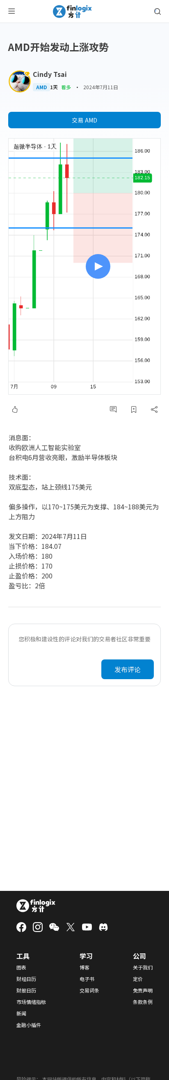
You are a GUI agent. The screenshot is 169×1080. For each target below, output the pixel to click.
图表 (21, 967)
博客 (84, 967)
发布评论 (127, 669)
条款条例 (143, 1002)
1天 (54, 87)
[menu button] (11, 11)
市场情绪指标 (31, 1002)
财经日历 (26, 979)
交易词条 (89, 990)
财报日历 (26, 990)
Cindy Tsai (50, 74)
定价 (138, 979)
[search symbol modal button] (157, 11)
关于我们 (143, 967)
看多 (66, 86)
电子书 (87, 979)
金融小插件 (28, 1025)
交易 (84, 120)
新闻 (21, 1013)
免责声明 (143, 990)
